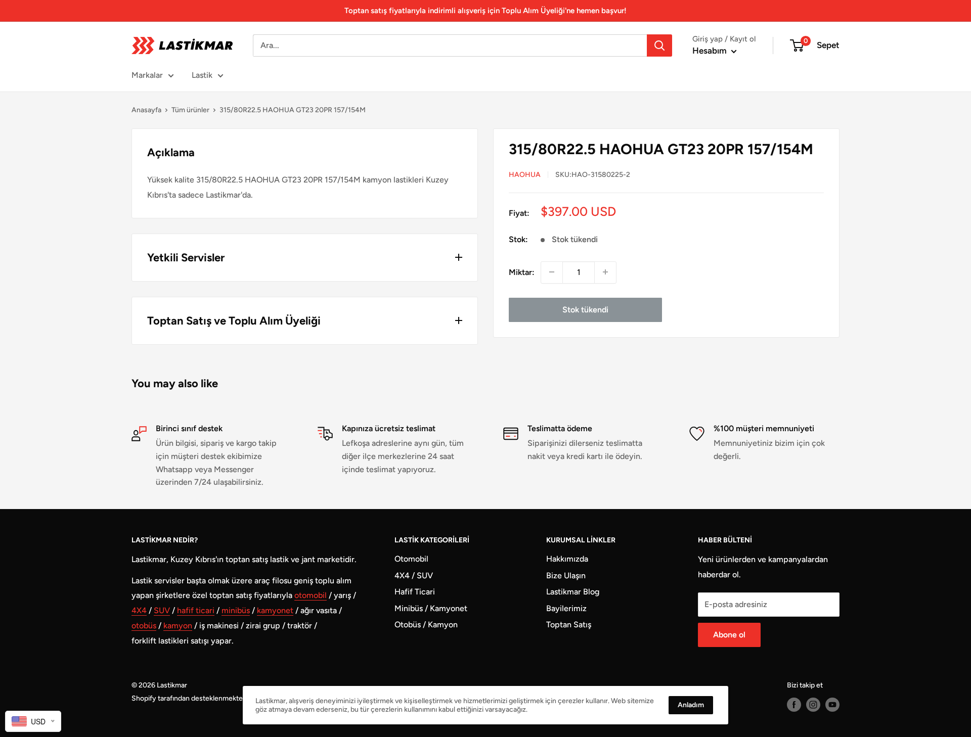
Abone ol (729, 634)
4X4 (139, 610)
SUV (162, 610)
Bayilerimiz (566, 608)
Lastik (202, 75)
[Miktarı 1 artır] (605, 272)
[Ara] (659, 45)
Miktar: (522, 272)
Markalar (147, 75)
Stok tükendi (585, 309)
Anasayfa (146, 110)
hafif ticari (195, 610)
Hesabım (710, 50)
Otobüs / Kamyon (426, 624)
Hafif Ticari (414, 591)
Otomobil (411, 559)
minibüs (236, 610)
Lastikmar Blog (572, 591)
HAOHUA (525, 174)
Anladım (691, 705)
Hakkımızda (567, 559)
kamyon (177, 625)
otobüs (143, 625)
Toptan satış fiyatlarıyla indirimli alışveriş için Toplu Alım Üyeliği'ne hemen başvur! (485, 10)
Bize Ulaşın (566, 575)
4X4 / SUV (413, 575)
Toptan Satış (568, 624)
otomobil (310, 595)
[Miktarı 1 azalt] (551, 272)
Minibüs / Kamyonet (430, 608)
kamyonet (275, 610)
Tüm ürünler (190, 110)
